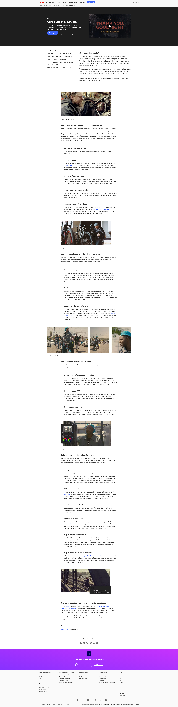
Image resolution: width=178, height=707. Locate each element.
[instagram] (56, 704)
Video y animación (56, 5)
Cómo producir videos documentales (56, 59)
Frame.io (67, 606)
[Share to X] (84, 643)
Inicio (41, 5)
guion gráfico (69, 165)
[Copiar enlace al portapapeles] (97, 643)
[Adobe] (42, 2)
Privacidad (101, 704)
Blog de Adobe (122, 695)
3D (39, 685)
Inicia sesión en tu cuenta (124, 674)
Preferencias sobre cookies (115, 704)
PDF (39, 683)
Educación (81, 674)
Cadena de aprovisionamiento (125, 687)
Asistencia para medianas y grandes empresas (107, 682)
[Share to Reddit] (94, 643)
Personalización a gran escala (64, 674)
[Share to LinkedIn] (87, 643)
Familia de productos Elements (44, 687)
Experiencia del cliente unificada (64, 678)
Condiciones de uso (107, 704)
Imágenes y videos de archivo (44, 689)
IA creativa (41, 676)
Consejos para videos (73, 2)
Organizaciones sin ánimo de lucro (85, 676)
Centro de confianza (123, 689)
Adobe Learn (101, 680)
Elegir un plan (91, 2)
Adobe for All (122, 693)
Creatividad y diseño (50, 2)
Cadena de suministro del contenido (65, 676)
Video (59, 2)
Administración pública (83, 678)
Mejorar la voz (83, 540)
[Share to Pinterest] (91, 643)
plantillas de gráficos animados (93, 556)
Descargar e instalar (102, 676)
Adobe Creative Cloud (47, 5)
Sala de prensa (122, 682)
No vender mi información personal (127, 704)
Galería (64, 2)
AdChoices (137, 704)
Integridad (121, 691)
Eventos (121, 680)
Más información (98, 665)
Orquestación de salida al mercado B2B (66, 682)
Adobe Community (102, 678)
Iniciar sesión (134, 2)
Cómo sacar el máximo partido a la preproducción (60, 53)
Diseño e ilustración (42, 679)
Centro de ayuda (102, 674)
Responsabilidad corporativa (124, 684)
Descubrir (62, 5)
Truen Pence (64, 629)
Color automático (74, 524)
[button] (129, 2)
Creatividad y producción (63, 680)
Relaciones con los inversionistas (125, 686)
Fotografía (40, 678)
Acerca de (121, 676)
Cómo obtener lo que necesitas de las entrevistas (59, 56)
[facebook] (54, 704)
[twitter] (59, 704)
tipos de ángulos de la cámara (100, 209)
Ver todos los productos (43, 691)
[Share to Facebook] (81, 643)
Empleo (121, 678)
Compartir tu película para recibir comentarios (59, 67)
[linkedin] (61, 704)
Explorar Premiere (67, 33)
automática (67, 494)
